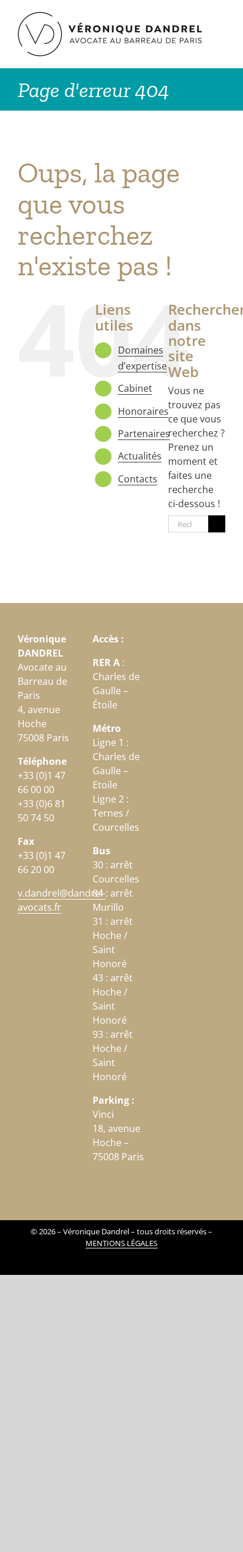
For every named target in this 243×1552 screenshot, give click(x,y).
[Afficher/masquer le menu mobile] (220, 18)
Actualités (140, 455)
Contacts (137, 478)
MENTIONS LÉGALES (121, 1243)
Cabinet (135, 388)
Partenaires (144, 433)
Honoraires (143, 411)
